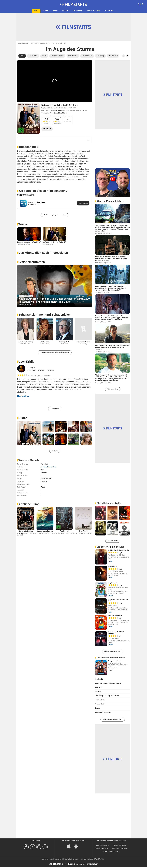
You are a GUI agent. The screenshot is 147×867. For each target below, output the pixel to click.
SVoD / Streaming (25, 195)
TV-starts (108, 11)
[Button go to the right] (127, 55)
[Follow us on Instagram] (39, 846)
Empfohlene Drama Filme (46, 43)
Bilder (22, 418)
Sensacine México (109, 851)
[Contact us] (45, 846)
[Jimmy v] (21, 368)
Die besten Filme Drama (62, 533)
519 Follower (31, 370)
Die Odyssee (112, 566)
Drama (75, 105)
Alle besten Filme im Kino (112, 651)
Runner (97, 708)
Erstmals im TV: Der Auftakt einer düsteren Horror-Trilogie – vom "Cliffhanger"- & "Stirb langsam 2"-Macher (111, 258)
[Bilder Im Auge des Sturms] (29, 433)
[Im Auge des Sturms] (28, 118)
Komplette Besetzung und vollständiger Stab (54, 352)
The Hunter (64, 531)
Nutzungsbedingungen (70, 859)
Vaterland (98, 691)
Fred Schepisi (52, 108)
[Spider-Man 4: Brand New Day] (101, 556)
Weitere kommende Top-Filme (112, 719)
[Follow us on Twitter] (33, 846)
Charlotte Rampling (57, 110)
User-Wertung (57, 117)
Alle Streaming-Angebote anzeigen (54, 215)
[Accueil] (73, 4)
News (55, 11)
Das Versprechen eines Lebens (49, 531)
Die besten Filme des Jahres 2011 (41, 533)
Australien (44, 464)
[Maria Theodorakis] (83, 329)
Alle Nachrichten (112, 389)
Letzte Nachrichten (31, 262)
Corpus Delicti (100, 704)
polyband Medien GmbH (49, 467)
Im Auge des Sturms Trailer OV (54, 242)
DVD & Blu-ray (93, 11)
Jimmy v (31, 367)
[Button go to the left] (123, 55)
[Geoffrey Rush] (64, 329)
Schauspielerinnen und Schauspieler (44, 314)
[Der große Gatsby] (25, 518)
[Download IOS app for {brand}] (70, 846)
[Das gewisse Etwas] (101, 667)
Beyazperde (99, 848)
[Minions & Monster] (101, 622)
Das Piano (83, 531)
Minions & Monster (115, 615)
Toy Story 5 (112, 583)
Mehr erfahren (23, 396)
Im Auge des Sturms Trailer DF (29, 242)
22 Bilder (55, 451)
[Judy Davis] (45, 329)
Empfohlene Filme (32, 43)
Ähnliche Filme (28, 504)
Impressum (58, 859)
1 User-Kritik (54, 408)
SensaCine (117, 845)
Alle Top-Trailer (112, 541)
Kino (36, 11)
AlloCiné (99, 845)
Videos (65, 11)
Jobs (51, 859)
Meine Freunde (68, 117)
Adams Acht (99, 700)
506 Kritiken (41, 370)
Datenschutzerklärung (86, 859)
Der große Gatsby (26, 531)
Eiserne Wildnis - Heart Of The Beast (108, 683)
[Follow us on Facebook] (26, 846)
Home (20, 43)
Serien (45, 11)
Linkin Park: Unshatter (103, 712)
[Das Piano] (83, 518)
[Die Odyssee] (101, 573)
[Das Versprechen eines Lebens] (45, 518)
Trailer (22, 224)
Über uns (45, 859)
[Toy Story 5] (101, 589)
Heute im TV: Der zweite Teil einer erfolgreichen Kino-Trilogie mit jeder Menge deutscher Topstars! (112, 347)
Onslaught (99, 679)
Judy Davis (70, 110)
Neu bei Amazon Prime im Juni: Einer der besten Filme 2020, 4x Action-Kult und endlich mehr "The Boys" (54, 300)
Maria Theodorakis (83, 342)
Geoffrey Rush (81, 110)
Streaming (78, 11)
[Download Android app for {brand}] (77, 846)
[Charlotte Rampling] (25, 329)
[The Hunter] (64, 518)
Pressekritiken (46, 117)
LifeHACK (98, 687)
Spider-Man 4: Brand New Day (119, 550)
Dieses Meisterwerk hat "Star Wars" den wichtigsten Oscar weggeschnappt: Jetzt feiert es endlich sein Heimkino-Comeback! (111, 317)
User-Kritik (26, 361)
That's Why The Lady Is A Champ (107, 696)
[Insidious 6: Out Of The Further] (101, 638)
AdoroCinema (117, 848)
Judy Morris (71, 108)
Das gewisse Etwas (114, 661)
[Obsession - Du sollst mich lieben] (101, 606)
